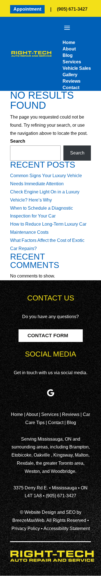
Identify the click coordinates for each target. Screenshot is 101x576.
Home (17, 414)
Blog (71, 422)
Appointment (27, 9)
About (32, 414)
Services (50, 414)
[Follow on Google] (50, 392)
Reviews (71, 414)
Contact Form (47, 335)
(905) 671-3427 (72, 9)
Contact (55, 422)
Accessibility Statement (66, 528)
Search (17, 141)
